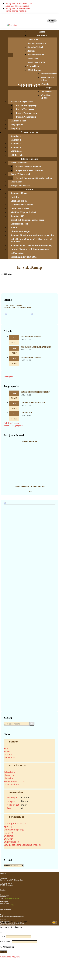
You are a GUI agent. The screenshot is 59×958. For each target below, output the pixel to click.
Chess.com (9, 775)
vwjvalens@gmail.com (12, 905)
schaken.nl (9, 757)
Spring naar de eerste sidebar (17, 8)
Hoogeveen (12, 801)
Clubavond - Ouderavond (33, 402)
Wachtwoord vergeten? (10, 957)
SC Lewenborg (11, 841)
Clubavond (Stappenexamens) (35, 392)
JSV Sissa (8, 832)
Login (52, 21)
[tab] (29, 741)
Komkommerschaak (14, 781)
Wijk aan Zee (12, 804)
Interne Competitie (31, 337)
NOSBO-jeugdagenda (13, 425)
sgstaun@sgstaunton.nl (12, 898)
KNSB (7, 751)
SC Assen (8, 838)
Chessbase (9, 778)
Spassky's (9, 826)
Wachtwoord (5, 941)
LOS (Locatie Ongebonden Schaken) (22, 844)
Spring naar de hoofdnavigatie (18, 3)
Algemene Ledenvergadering (36, 347)
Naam (2, 936)
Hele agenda (9, 376)
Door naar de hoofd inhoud (17, 6)
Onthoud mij (8, 947)
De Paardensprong (14, 829)
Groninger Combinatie (15, 823)
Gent (9, 808)
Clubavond (26, 413)
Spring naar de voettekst (15, 11)
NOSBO (8, 754)
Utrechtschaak (11, 784)
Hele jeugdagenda (11, 423)
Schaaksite (9, 772)
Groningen (12, 797)
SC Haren (9, 835)
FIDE (6, 748)
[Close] (1, 932)
